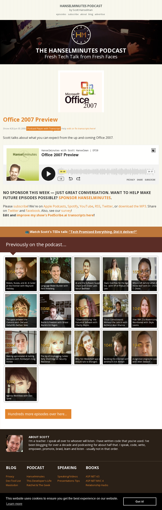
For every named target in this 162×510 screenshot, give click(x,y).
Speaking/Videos (67, 476)
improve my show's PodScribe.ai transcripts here (55, 215)
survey (66, 210)
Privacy (10, 476)
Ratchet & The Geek (38, 485)
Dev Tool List (13, 481)
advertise (100, 14)
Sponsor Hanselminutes (85, 197)
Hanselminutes (36, 476)
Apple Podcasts (54, 206)
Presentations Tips (68, 481)
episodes (61, 14)
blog (90, 14)
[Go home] (81, 34)
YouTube (86, 206)
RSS (97, 206)
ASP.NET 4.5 (93, 476)
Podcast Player (43, 128)
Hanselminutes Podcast (81, 7)
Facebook (33, 210)
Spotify (73, 206)
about (83, 14)
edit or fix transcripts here (81, 128)
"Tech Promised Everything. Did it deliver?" (103, 232)
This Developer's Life (39, 481)
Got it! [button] (140, 501)
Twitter (107, 206)
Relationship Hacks (97, 485)
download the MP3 (132, 206)
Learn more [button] (14, 503)
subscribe (73, 14)
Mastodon (12, 485)
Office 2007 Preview (30, 119)
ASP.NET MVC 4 (95, 481)
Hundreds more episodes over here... (37, 414)
